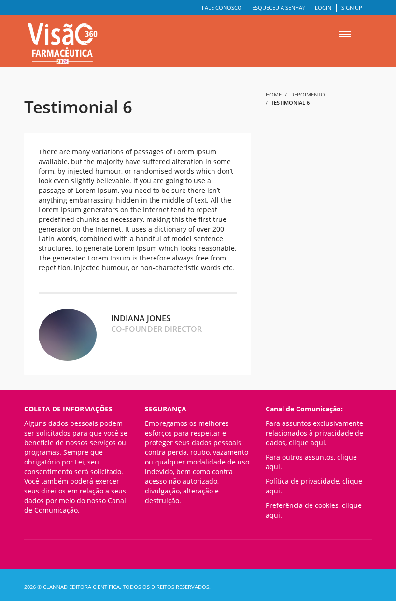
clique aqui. (308, 442)
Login (323, 7)
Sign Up (351, 7)
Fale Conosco (222, 7)
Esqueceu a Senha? (278, 7)
